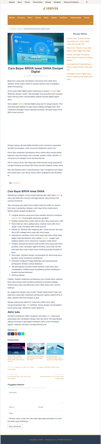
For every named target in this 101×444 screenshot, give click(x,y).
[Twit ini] (12, 333)
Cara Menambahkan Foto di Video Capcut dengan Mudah (52, 376)
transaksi (53, 91)
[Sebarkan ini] (9, 333)
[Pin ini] (15, 333)
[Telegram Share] (19, 333)
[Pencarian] (90, 22)
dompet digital (12, 369)
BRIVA (54, 367)
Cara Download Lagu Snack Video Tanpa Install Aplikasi (19, 376)
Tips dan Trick (25, 367)
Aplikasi (41, 367)
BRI (60, 155)
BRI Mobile (48, 367)
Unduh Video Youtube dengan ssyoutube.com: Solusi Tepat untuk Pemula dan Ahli (16, 358)
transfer (45, 238)
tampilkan (16, 183)
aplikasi (21, 103)
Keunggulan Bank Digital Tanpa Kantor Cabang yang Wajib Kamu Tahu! (80, 76)
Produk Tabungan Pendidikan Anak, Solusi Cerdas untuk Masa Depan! (55, 358)
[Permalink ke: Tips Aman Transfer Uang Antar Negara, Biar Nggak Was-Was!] (35, 349)
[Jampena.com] (50, 8)
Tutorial (32, 367)
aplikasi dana (17, 218)
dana (57, 367)
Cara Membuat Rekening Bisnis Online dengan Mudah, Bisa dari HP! (79, 67)
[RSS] (86, 2)
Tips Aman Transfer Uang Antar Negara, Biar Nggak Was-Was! (35, 358)
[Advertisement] (36, 129)
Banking (17, 367)
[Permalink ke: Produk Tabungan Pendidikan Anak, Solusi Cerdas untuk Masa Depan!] (55, 349)
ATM (29, 305)
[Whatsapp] (22, 333)
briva (58, 195)
